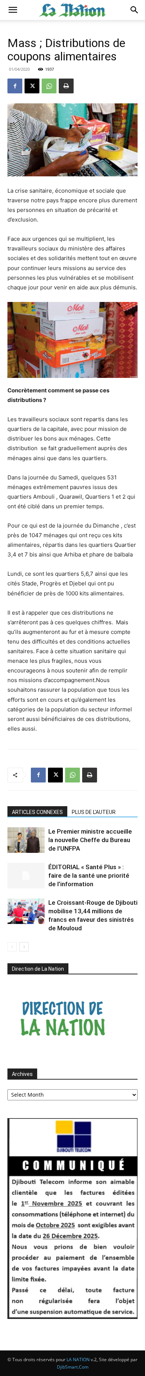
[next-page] (24, 946)
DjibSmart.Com (72, 1367)
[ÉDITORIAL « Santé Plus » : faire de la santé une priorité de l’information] (26, 875)
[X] (32, 86)
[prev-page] (12, 946)
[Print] (66, 86)
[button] (13, 10)
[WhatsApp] (49, 86)
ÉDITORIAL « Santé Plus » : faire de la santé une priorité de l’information (88, 875)
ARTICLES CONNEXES (37, 812)
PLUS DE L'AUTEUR (94, 812)
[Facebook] (14, 86)
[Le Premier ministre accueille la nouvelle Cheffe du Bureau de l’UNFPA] (26, 840)
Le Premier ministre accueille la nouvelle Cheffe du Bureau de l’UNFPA (90, 840)
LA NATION (78, 1359)
